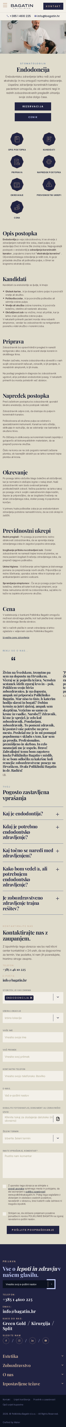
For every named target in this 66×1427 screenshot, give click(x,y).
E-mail (6, 1088)
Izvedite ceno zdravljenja (16, 637)
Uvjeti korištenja (22, 1399)
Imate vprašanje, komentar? (20, 1151)
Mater (17, 1422)
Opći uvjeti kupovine (13, 1404)
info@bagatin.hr (48, 16)
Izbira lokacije (12, 1011)
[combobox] (33, 998)
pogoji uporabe (16, 1188)
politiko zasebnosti (35, 1191)
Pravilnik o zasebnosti (44, 1399)
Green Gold (14, 1323)
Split (8, 1328)
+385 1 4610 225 (20, 16)
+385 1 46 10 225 (14, 969)
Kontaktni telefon (14, 1069)
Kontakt (6, 1399)
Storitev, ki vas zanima (17, 990)
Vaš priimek (10, 1050)
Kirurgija (40, 1323)
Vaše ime (8, 1030)
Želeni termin (11, 1131)
